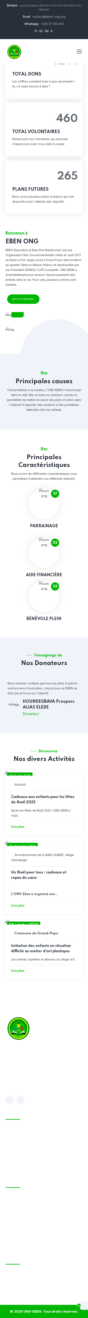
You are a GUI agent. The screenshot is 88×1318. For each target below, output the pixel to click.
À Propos (19, 1138)
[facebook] (10, 1100)
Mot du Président (23, 299)
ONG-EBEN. (32, 1311)
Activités (19, 1146)
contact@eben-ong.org (48, 17)
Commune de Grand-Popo (36, 933)
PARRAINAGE (44, 526)
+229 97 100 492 (52, 24)
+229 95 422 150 (17, 1221)
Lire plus (18, 827)
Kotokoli (20, 784)
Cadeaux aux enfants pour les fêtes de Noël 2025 (42, 799)
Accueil (17, 1130)
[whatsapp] (21, 1100)
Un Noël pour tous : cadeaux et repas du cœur (38, 875)
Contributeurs (23, 1154)
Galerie (18, 1170)
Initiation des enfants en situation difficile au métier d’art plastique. (41, 948)
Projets (17, 1162)
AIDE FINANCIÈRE (44, 575)
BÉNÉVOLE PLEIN (44, 619)
